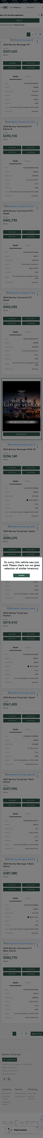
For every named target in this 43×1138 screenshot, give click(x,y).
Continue (21, 575)
